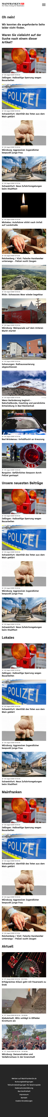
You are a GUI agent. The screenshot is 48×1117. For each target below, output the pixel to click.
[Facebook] (17, 1071)
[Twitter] (24, 1071)
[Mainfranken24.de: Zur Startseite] (13, 4)
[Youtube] (30, 1071)
